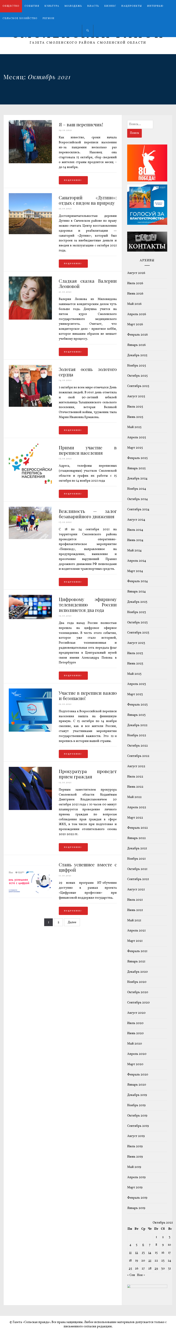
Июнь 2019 (135, 1157)
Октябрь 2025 (137, 376)
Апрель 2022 (136, 807)
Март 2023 (135, 694)
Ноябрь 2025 (136, 366)
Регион (48, 18)
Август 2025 (136, 396)
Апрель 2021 (136, 931)
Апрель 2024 (136, 561)
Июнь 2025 (135, 417)
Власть (93, 6)
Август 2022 (136, 766)
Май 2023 (134, 674)
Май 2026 (134, 304)
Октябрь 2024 (137, 499)
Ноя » (141, 1275)
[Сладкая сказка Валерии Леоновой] (30, 319)
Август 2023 (136, 643)
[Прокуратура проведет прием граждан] (30, 809)
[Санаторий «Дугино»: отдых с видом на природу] (30, 233)
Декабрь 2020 (137, 972)
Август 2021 (136, 889)
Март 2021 (134, 941)
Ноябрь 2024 (136, 489)
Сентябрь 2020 (138, 1003)
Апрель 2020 (136, 1054)
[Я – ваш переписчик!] (30, 162)
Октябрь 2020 (137, 992)
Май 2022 (134, 797)
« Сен (131, 1275)
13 (143, 1253)
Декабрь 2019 (137, 1095)
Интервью (155, 6)
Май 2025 (134, 427)
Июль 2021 (135, 900)
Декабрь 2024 (137, 478)
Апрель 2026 (136, 314)
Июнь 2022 (135, 787)
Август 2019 (136, 1136)
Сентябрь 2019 (138, 1126)
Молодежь (73, 6)
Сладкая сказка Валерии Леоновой (88, 283)
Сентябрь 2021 (138, 879)
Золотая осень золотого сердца (88, 371)
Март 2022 (135, 818)
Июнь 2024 (135, 540)
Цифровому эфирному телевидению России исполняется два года (88, 604)
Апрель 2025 (136, 437)
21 (149, 1261)
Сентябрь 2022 (138, 756)
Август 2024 (136, 520)
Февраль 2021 (137, 951)
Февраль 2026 (137, 335)
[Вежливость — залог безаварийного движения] (30, 538)
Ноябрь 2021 (136, 859)
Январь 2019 (136, 1208)
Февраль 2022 (137, 828)
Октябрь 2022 (137, 746)
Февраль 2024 (137, 581)
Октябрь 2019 (137, 1116)
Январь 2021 (136, 961)
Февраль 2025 (137, 458)
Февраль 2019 (137, 1198)
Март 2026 (135, 324)
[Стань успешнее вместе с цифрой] (30, 902)
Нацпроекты (131, 6)
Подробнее (72, 180)
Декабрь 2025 (137, 355)
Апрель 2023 (136, 684)
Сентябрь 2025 (138, 386)
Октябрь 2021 (137, 869)
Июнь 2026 (135, 294)
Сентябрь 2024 (138, 509)
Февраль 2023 (137, 705)
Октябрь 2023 (137, 622)
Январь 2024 (136, 592)
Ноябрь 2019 (136, 1105)
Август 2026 (136, 273)
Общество (11, 6)
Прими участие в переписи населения (88, 450)
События (32, 6)
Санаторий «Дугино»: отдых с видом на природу (88, 200)
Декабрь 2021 (137, 848)
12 (136, 1253)
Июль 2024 (135, 530)
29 (156, 1269)
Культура (52, 6)
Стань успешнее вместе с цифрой (88, 867)
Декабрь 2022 (137, 725)
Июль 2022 (135, 777)
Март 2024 (135, 571)
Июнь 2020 (135, 1033)
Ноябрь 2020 (136, 982)
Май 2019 (134, 1167)
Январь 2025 (136, 468)
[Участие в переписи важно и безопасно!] (30, 731)
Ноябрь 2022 (136, 735)
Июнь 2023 (135, 664)
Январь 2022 (136, 838)
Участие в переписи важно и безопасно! (88, 695)
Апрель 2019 (136, 1177)
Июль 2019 (135, 1146)
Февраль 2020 (137, 1075)
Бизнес (110, 6)
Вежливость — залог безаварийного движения (88, 513)
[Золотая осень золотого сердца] (30, 406)
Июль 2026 (135, 283)
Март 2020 (135, 1064)
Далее (72, 922)
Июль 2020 (135, 1023)
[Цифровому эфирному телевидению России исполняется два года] (30, 618)
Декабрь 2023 (137, 602)
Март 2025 (135, 448)
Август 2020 (136, 1013)
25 (130, 1269)
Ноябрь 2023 (136, 612)
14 (149, 1253)
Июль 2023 (135, 653)
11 (130, 1253)
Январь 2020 (136, 1085)
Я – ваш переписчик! (81, 124)
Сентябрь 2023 (138, 633)
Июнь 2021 (135, 910)
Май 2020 (134, 1044)
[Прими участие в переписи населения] (30, 483)
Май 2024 (134, 550)
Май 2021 (134, 920)
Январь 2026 (136, 345)
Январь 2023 (136, 715)
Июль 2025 (135, 407)
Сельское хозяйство (20, 18)
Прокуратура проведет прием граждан (88, 774)
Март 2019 (134, 1187)
